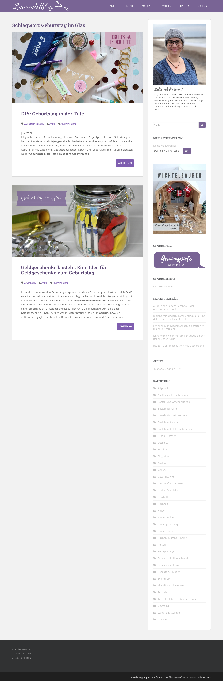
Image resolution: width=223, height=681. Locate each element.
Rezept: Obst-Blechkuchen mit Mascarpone (178, 345)
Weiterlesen (125, 162)
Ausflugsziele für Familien (173, 395)
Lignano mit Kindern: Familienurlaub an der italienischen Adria (179, 337)
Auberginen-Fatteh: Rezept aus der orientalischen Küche (173, 307)
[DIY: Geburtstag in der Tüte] (77, 67)
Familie (113, 6)
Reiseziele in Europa (170, 565)
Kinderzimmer (166, 531)
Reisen (162, 544)
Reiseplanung (166, 551)
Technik (162, 592)
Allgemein (164, 388)
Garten (162, 463)
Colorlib (184, 677)
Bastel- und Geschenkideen (174, 401)
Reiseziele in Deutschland (173, 558)
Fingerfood (164, 456)
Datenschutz (162, 677)
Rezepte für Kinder (169, 571)
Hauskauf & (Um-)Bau (170, 483)
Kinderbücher (166, 517)
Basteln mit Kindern (169, 422)
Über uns (203, 6)
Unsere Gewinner (163, 286)
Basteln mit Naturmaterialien (175, 429)
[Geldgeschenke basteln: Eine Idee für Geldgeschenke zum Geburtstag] (77, 221)
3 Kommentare (68, 123)
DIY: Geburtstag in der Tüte (52, 113)
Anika (52, 123)
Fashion (162, 449)
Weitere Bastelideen (169, 612)
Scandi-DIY (164, 578)
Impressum (149, 677)
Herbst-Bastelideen (169, 490)
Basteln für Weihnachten (172, 415)
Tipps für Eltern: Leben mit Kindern (178, 599)
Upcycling (163, 605)
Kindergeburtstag (168, 524)
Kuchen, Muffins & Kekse (172, 537)
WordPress (205, 677)
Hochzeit (163, 503)
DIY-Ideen (184, 6)
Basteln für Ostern (168, 408)
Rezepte (129, 6)
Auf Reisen (147, 6)
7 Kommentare (60, 282)
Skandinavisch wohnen (171, 585)
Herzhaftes (164, 497)
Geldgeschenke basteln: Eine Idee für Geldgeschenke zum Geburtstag (64, 270)
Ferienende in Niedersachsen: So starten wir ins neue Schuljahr (179, 327)
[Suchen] (202, 125)
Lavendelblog (136, 677)
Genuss (162, 469)
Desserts (163, 442)
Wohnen (166, 6)
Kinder (162, 510)
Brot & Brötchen (167, 435)
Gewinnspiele (166, 476)
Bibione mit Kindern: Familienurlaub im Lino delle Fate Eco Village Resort (179, 317)
